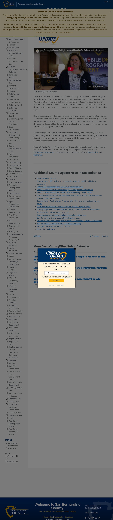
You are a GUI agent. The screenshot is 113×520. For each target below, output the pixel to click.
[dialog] (56, 268)
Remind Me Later (60, 285)
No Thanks (51, 285)
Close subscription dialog (75, 248)
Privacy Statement (66, 277)
